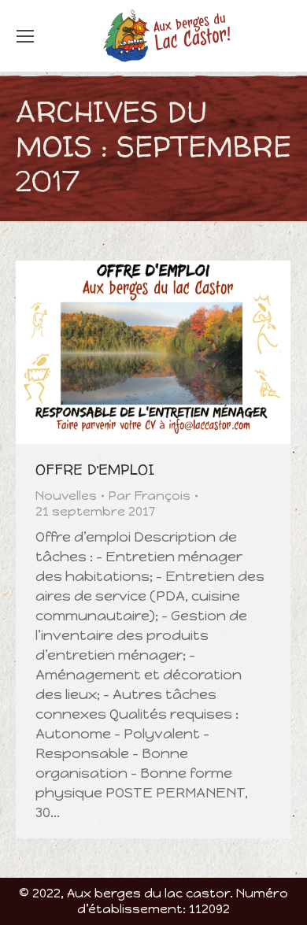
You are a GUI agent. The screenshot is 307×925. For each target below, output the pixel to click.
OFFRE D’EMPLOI (94, 469)
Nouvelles (66, 495)
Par (149, 495)
